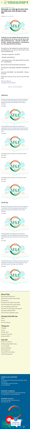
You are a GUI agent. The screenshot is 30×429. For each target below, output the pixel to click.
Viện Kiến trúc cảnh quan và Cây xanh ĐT (11, 308)
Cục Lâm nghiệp (5, 346)
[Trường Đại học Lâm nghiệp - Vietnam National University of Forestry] (16, 2)
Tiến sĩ (2, 318)
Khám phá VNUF (5, 336)
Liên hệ (3, 330)
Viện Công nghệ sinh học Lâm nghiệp (10, 304)
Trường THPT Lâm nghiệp (8, 352)
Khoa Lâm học (4, 300)
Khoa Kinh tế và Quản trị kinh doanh (10, 298)
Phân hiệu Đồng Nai (6, 348)
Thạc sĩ (3, 320)
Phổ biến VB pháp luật (6, 354)
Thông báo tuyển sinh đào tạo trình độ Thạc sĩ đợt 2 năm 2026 (14, 154)
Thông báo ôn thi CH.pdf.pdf (8, 82)
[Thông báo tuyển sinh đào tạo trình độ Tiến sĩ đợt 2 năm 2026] (15, 191)
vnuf (12, 16)
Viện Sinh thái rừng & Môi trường (9, 312)
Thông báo (3, 328)
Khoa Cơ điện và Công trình (8, 296)
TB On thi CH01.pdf (6, 81)
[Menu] (2, 2)
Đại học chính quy (5, 322)
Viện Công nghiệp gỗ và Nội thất (9, 306)
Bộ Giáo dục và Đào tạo (6, 341)
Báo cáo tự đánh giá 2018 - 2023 (7, 7)
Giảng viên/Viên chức (6, 334)
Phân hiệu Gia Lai (5, 350)
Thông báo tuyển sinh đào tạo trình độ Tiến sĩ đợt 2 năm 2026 (14, 178)
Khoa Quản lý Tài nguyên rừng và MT (10, 302)
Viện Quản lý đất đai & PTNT (8, 310)
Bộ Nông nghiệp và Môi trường (9, 344)
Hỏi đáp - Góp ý (5, 332)
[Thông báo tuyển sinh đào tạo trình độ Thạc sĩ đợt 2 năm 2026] (15, 167)
